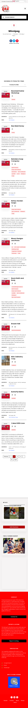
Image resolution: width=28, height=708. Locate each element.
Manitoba (15, 34)
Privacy (22, 700)
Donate (5, 700)
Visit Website (11, 120)
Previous (6, 456)
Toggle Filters (14, 85)
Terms (15, 702)
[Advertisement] (14, 63)
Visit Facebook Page (13, 417)
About (17, 700)
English (17, 1)
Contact (12, 700)
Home (9, 34)
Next (15, 459)
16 (11, 459)
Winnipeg (21, 34)
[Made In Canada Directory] (5, 9)
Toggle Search (9, 17)
